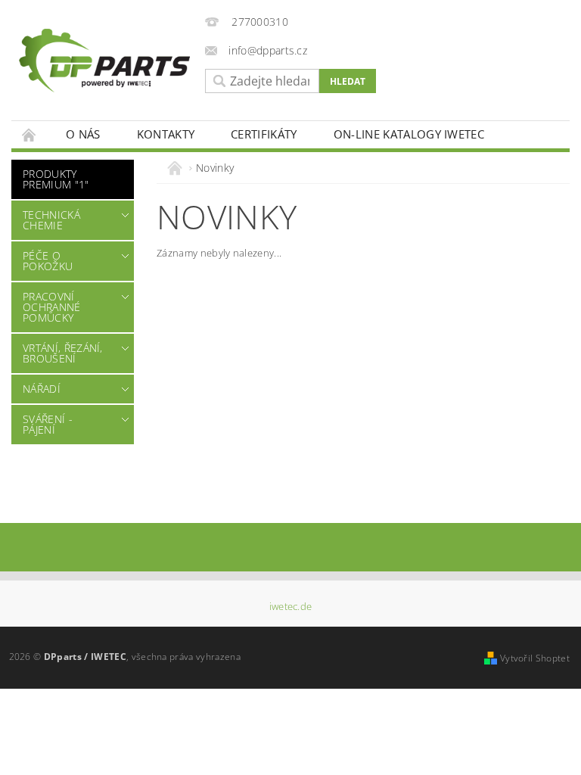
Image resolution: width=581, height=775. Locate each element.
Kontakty (166, 134)
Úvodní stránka (29, 134)
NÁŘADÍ (42, 388)
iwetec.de (290, 607)
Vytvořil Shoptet (535, 658)
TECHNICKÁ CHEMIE (51, 219)
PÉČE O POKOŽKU (48, 260)
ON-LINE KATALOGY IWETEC (409, 134)
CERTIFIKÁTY (264, 134)
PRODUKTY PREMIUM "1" (56, 179)
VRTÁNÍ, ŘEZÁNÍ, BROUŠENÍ (63, 353)
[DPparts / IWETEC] (104, 60)
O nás (83, 134)
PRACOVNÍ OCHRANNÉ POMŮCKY (52, 307)
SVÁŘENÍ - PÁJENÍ (48, 424)
